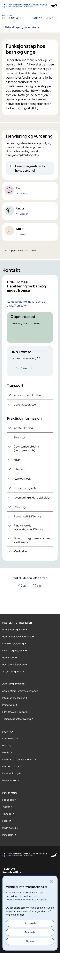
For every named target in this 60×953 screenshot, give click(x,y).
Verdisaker (20, 551)
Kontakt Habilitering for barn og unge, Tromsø (26, 303)
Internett (19, 469)
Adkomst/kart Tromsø (27, 395)
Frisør (17, 459)
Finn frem (21, 368)
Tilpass (30, 941)
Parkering (20, 507)
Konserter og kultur (25, 488)
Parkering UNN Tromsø (27, 516)
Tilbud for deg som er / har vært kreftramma (33, 540)
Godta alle (30, 923)
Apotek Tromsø (23, 428)
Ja (24, 585)
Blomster (19, 437)
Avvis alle (30, 932)
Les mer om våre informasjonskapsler (26, 899)
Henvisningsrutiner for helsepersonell (30, 168)
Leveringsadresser (25, 404)
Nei (39, 585)
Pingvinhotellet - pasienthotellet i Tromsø (28, 527)
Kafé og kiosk (22, 478)
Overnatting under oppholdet (32, 497)
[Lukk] (51, 881)
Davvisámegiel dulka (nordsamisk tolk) (26, 448)
